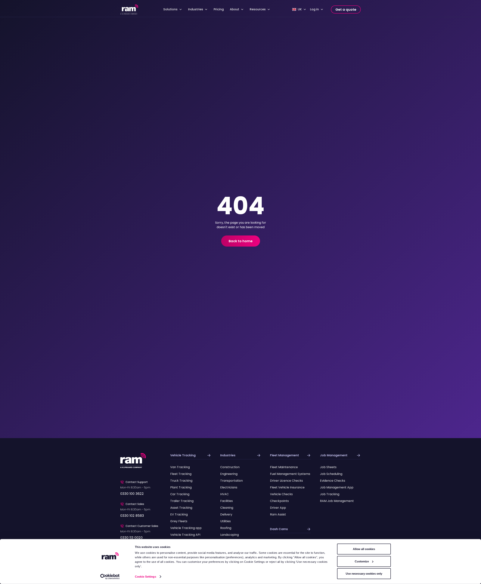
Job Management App (336, 487)
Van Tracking (180, 467)
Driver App (278, 508)
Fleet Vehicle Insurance (287, 487)
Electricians (228, 487)
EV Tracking (179, 514)
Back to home (241, 241)
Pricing (219, 9)
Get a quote (345, 9)
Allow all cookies (364, 549)
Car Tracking (179, 494)
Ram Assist (278, 514)
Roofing (225, 528)
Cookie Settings (145, 576)
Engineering (228, 474)
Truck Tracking (181, 480)
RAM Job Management (337, 501)
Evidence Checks (332, 480)
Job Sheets (328, 467)
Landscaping (229, 535)
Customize (362, 561)
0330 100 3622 (132, 493)
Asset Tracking (181, 508)
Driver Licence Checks (286, 480)
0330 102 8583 (132, 515)
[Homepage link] (133, 460)
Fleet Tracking (180, 474)
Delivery (226, 514)
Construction (230, 467)
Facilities (226, 501)
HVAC (224, 494)
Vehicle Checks (281, 494)
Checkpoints (279, 501)
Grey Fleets (178, 521)
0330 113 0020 (131, 537)
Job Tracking (329, 494)
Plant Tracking (181, 487)
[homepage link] (129, 9)
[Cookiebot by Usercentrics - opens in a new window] (110, 576)
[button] (172, 9)
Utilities (225, 521)
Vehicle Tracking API (185, 535)
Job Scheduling (331, 474)
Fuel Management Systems (290, 474)
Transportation (231, 480)
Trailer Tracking (182, 501)
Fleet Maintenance (284, 467)
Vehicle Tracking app (186, 528)
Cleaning (226, 508)
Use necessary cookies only (364, 573)
